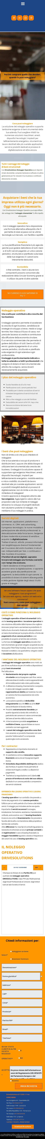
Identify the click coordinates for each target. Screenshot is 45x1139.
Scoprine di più (19, 1137)
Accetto (15, 1081)
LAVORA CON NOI (12, 1122)
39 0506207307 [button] (18, 1103)
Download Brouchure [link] (22, 1127)
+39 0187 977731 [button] (18, 1120)
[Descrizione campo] (41, 976)
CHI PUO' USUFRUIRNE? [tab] (20, 867)
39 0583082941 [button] (19, 1108)
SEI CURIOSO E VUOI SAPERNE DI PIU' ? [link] (22, 294)
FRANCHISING (25, 1122)
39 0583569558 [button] (20, 1114)
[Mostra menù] (23, 3)
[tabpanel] (22, 76)
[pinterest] (31, 17)
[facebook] (14, 17)
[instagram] (25, 17)
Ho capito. (26, 1137)
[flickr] (19, 17)
